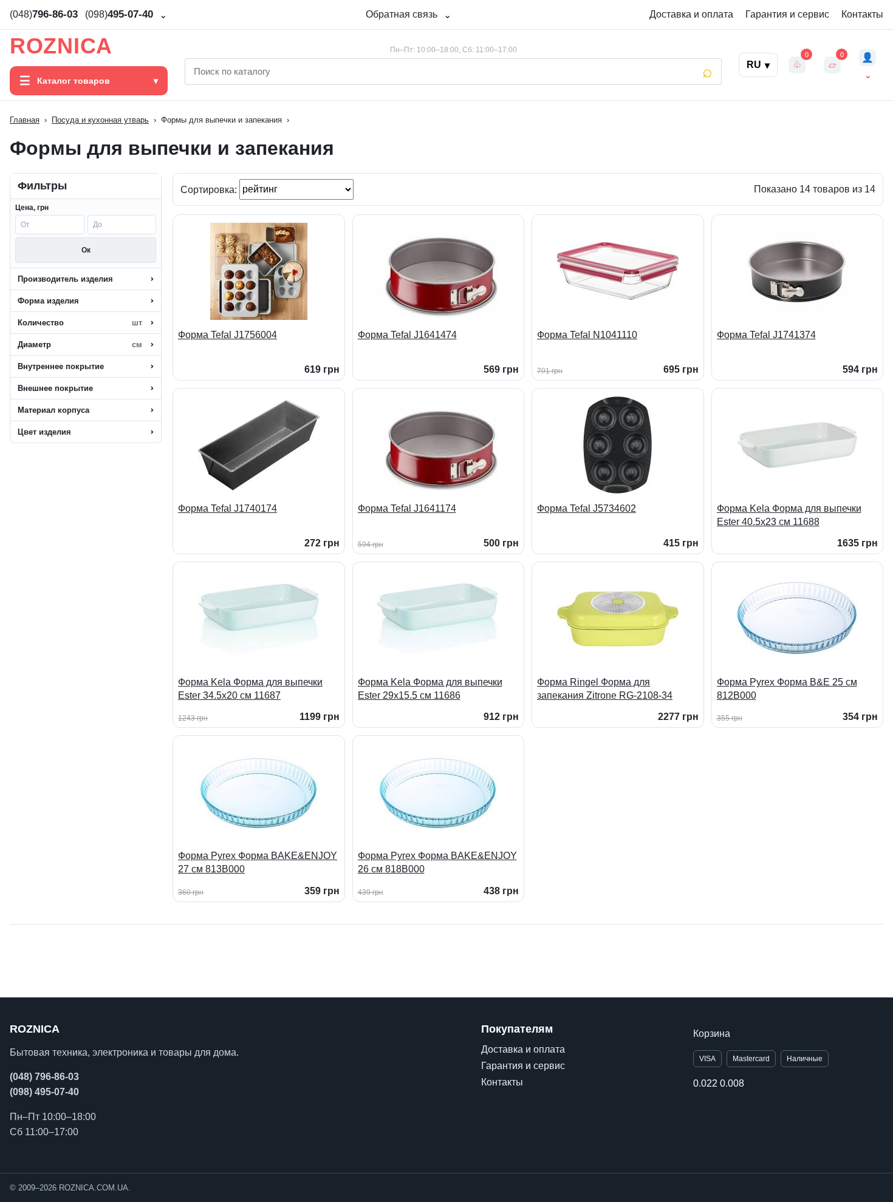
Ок (86, 250)
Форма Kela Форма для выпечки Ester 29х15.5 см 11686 (430, 689)
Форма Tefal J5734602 (586, 508)
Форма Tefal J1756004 (227, 335)
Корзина (711, 1033)
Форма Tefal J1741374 (766, 335)
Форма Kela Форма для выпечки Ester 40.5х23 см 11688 (789, 515)
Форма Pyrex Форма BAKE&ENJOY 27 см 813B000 (257, 862)
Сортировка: (209, 189)
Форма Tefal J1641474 (407, 335)
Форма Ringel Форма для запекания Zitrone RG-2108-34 (604, 689)
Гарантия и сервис (787, 14)
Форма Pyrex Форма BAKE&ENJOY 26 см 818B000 (437, 862)
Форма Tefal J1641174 (407, 508)
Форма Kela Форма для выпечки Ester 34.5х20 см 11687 (250, 689)
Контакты (862, 14)
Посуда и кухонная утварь (100, 119)
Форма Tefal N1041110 (587, 335)
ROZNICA (61, 46)
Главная (24, 119)
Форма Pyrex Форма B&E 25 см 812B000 (787, 689)
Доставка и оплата (691, 14)
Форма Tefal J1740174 (227, 508)
